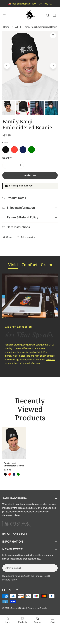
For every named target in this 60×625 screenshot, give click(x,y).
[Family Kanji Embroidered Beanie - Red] (9, 474)
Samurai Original (18, 608)
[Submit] (53, 567)
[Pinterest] (10, 590)
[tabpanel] (30, 323)
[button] (54, 15)
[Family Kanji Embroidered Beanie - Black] (5, 474)
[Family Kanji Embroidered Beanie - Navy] (14, 474)
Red (14, 149)
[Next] (53, 66)
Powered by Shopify (37, 608)
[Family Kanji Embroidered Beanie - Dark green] (18, 474)
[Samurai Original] (30, 15)
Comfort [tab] (29, 264)
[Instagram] (17, 590)
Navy (23, 149)
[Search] (47, 15)
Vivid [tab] (13, 264)
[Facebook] (3, 590)
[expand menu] (4, 15)
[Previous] (7, 66)
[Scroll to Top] (54, 609)
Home (6, 27)
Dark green (31, 149)
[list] (30, 65)
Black (5, 149)
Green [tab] (46, 264)
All (16, 27)
